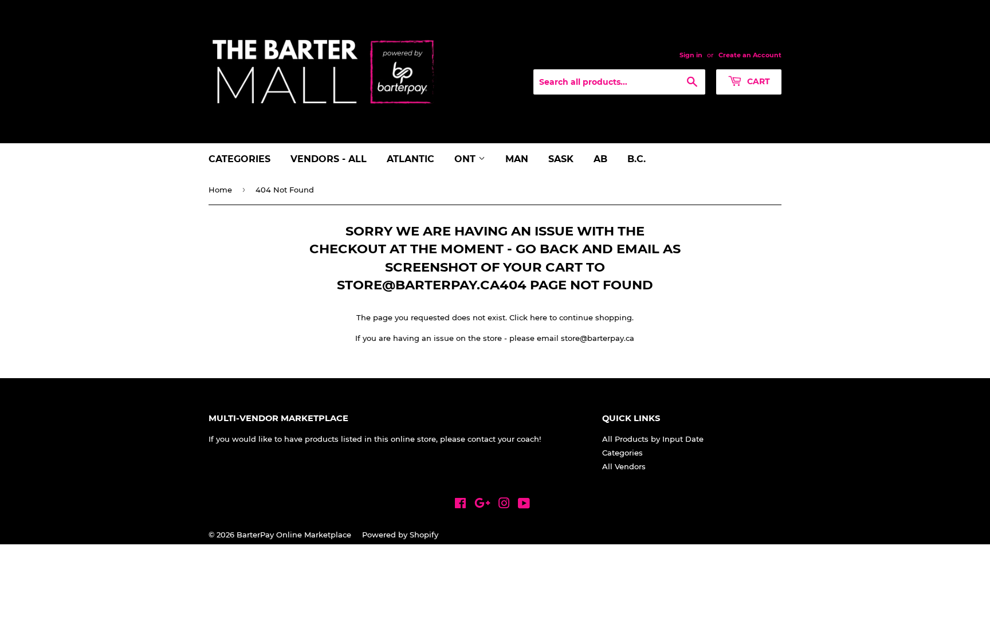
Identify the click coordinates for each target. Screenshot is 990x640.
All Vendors (624, 466)
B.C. (636, 159)
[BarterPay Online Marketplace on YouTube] (524, 504)
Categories (239, 159)
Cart (757, 81)
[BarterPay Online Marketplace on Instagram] (504, 504)
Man (516, 159)
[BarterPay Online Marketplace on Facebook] (460, 504)
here (538, 317)
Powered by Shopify (400, 534)
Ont (466, 159)
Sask (560, 159)
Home (220, 189)
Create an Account (749, 55)
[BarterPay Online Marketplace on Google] (482, 504)
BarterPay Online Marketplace (294, 534)
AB (600, 159)
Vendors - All (328, 159)
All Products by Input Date (653, 438)
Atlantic (410, 159)
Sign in (690, 55)
